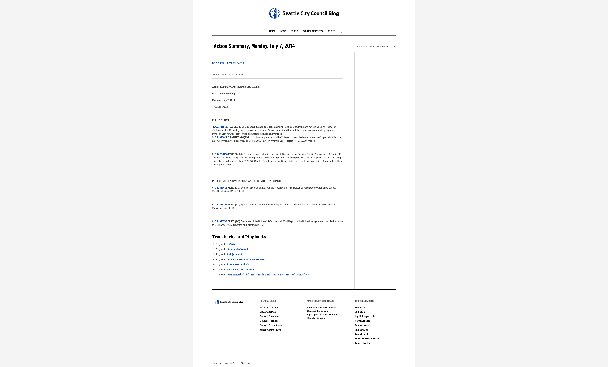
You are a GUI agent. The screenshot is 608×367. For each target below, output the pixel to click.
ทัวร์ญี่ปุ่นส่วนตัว (235, 254)
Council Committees (271, 325)
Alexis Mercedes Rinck (367, 338)
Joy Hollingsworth (364, 316)
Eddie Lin (359, 312)
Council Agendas (269, 320)
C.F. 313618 (221, 187)
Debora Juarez (362, 325)
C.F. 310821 (221, 137)
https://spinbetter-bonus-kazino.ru (246, 259)
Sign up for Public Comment (322, 314)
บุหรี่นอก (231, 244)
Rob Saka (359, 307)
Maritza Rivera (362, 320)
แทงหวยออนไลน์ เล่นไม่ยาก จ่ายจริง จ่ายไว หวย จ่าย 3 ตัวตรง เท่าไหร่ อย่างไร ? (268, 274)
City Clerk (218, 63)
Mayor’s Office (268, 312)
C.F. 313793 (221, 221)
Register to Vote (316, 318)
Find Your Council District (321, 307)
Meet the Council (269, 307)
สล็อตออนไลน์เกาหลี (237, 249)
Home (356, 47)
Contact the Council (318, 311)
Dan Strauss (361, 329)
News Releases (235, 63)
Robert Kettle (361, 334)
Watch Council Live (270, 329)
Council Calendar (269, 316)
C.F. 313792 (221, 204)
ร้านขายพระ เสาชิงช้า (238, 264)
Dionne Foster (362, 343)
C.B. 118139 (221, 126)
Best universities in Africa (241, 269)
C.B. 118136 (221, 154)
